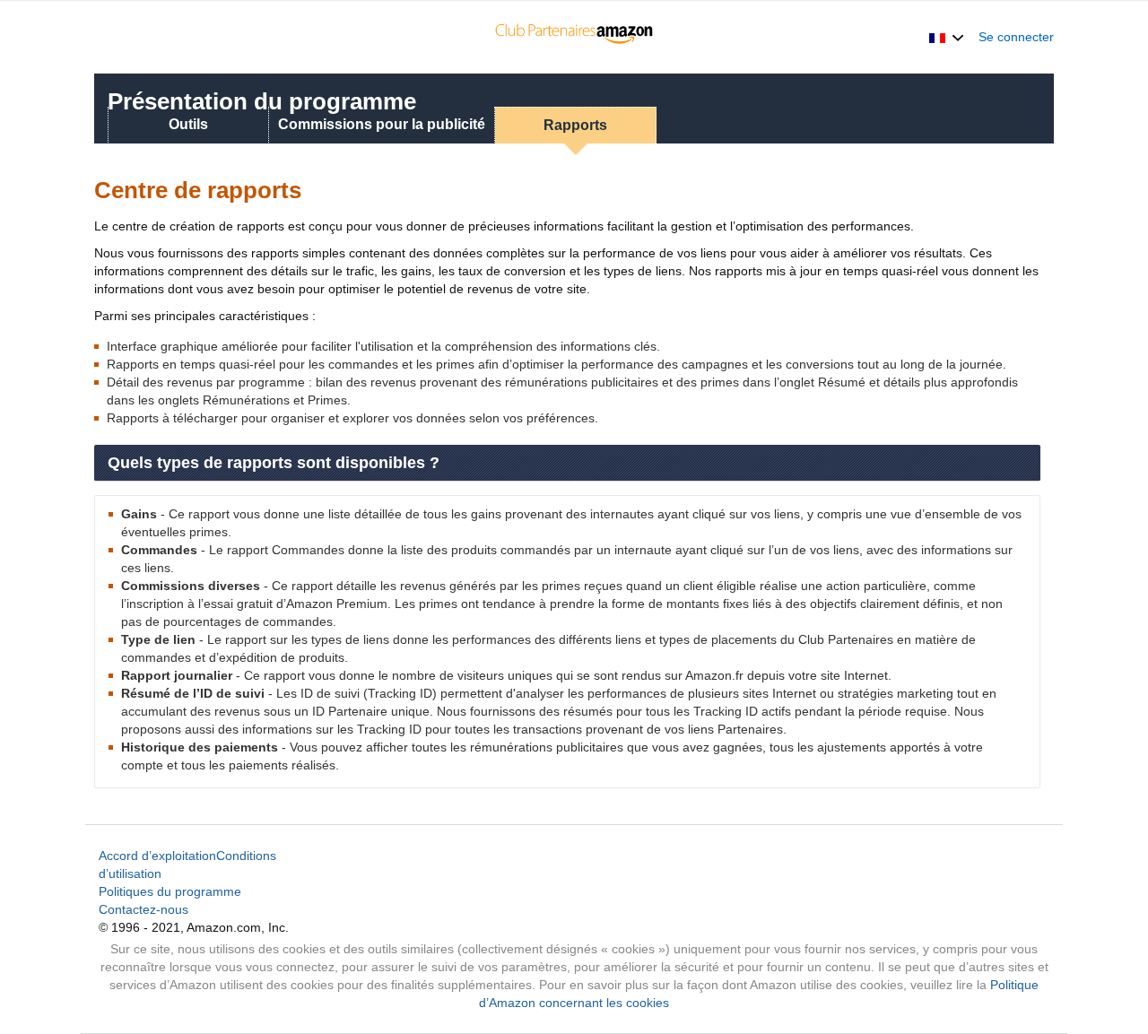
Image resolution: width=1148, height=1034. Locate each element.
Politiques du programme (170, 891)
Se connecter (1016, 37)
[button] (946, 37)
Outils (188, 124)
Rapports (575, 125)
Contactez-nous (143, 909)
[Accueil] (574, 36)
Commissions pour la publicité (381, 124)
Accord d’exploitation (157, 855)
